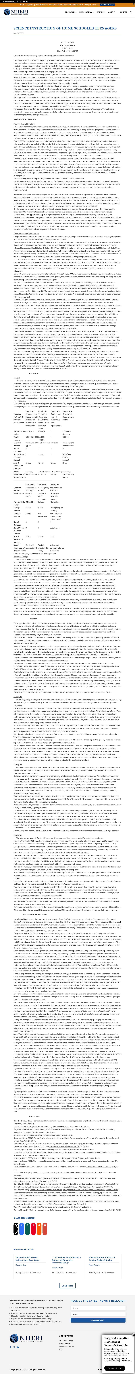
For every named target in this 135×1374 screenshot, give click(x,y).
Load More (67, 1286)
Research (70, 12)
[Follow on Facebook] (10, 1347)
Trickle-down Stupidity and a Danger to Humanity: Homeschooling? (66, 1260)
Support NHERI (114, 1368)
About (111, 12)
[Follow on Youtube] (18, 1347)
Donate (123, 12)
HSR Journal (85, 12)
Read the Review (107, 5)
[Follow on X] (14, 1347)
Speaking (101, 12)
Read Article (21, 1265)
